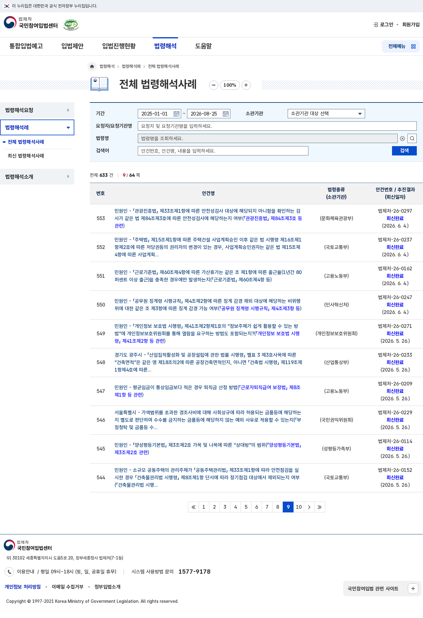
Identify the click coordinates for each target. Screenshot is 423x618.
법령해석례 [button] (16, 127)
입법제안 (72, 46)
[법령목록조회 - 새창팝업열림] (412, 138)
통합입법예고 (26, 46)
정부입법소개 (107, 587)
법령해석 (165, 46)
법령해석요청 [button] (19, 110)
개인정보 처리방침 (23, 587)
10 (299, 507)
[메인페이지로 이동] (30, 23)
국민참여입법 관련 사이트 (373, 589)
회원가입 (411, 25)
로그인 (386, 25)
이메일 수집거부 (68, 587)
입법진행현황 (119, 46)
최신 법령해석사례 (26, 156)
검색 (404, 151)
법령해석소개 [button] (19, 176)
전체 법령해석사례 (26, 142)
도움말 (203, 46)
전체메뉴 (397, 46)
